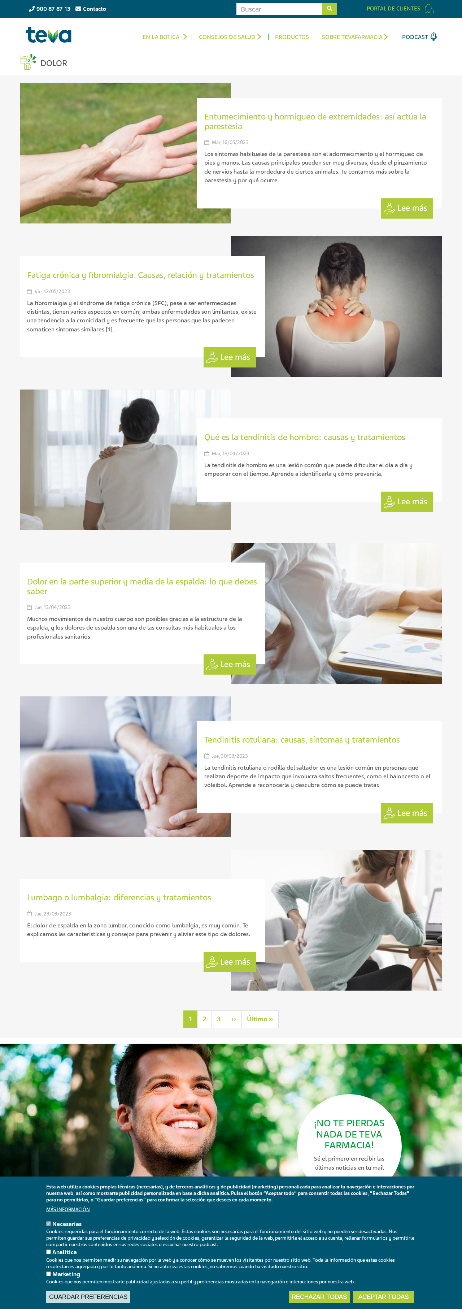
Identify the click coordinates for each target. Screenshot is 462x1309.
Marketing (66, 1274)
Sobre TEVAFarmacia (352, 37)
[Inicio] (51, 34)
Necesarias (67, 1224)
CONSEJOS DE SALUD (227, 37)
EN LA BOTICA (161, 37)
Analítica (64, 1252)
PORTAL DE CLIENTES (393, 8)
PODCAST (415, 37)
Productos (292, 37)
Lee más (412, 208)
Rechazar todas (319, 1296)
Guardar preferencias (88, 1296)
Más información (68, 1209)
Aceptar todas (383, 1296)
